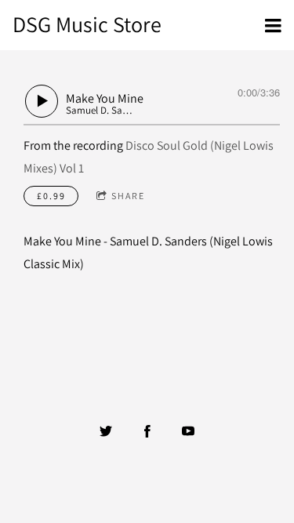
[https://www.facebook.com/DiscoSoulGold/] (147, 431)
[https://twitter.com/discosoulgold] (106, 431)
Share (128, 196)
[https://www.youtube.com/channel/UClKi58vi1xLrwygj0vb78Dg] (188, 431)
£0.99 (51, 196)
